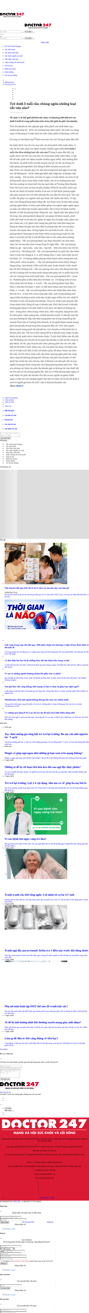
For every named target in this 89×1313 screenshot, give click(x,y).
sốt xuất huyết (10, 49)
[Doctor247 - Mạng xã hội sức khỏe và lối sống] (26, 29)
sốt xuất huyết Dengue (13, 46)
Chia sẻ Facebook (11, 398)
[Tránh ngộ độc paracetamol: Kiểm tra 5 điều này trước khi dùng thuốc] (36, 946)
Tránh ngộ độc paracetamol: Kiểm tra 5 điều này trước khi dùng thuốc (47, 950)
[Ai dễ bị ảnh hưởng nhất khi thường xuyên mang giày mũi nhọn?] (36, 1057)
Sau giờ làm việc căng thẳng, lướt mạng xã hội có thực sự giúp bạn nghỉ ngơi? (42, 686)
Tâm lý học (9, 66)
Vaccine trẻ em (10, 84)
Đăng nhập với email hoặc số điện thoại (26, 1292)
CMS (17, 1281)
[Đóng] (13, 1190)
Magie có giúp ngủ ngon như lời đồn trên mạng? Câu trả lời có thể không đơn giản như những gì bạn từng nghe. (46, 758)
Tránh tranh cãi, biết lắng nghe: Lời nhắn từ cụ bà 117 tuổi (39, 894)
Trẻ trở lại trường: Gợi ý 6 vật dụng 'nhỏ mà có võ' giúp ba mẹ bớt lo (45, 783)
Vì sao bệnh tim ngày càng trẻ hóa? (25, 838)
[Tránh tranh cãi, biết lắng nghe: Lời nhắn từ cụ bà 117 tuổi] (36, 890)
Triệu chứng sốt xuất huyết (14, 62)
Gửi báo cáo (5, 1159)
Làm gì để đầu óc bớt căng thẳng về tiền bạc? (31, 1118)
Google (12, 1308)
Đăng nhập (4, 1302)
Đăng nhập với (20, 1304)
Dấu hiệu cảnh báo (11, 59)
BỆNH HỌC (9, 82)
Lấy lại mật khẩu (28, 1302)
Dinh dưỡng (9, 72)
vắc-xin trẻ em (10, 424)
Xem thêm (4, 1129)
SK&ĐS (19, 385)
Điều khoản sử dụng (46, 1277)
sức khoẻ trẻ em (11, 429)
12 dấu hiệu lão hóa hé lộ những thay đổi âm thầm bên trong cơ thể (37, 660)
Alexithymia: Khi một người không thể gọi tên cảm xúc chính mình (37, 699)
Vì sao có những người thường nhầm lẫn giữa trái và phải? (33, 673)
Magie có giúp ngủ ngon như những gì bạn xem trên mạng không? (44, 753)
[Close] (1, 1138)
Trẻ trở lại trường (11, 75)
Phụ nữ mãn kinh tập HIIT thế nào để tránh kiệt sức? (36, 1006)
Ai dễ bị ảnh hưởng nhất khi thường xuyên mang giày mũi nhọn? (43, 1062)
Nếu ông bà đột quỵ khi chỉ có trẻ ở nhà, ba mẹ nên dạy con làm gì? (37, 588)
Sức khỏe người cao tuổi (14, 56)
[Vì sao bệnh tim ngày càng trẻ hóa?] (36, 834)
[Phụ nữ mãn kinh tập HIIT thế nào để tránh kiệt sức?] (36, 1001)
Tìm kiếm (28, 32)
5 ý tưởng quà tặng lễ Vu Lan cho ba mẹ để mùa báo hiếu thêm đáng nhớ (40, 712)
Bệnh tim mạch (10, 69)
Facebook (6, 1308)
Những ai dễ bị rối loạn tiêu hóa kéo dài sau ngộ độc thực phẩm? (43, 767)
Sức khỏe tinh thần (11, 53)
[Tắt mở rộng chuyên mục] (1, 36)
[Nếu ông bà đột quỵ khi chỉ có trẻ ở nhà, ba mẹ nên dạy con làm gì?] (36, 584)
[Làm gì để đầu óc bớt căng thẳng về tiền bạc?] (36, 1113)
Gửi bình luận (5, 438)
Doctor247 (9, 420)
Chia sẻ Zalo (9, 400)
